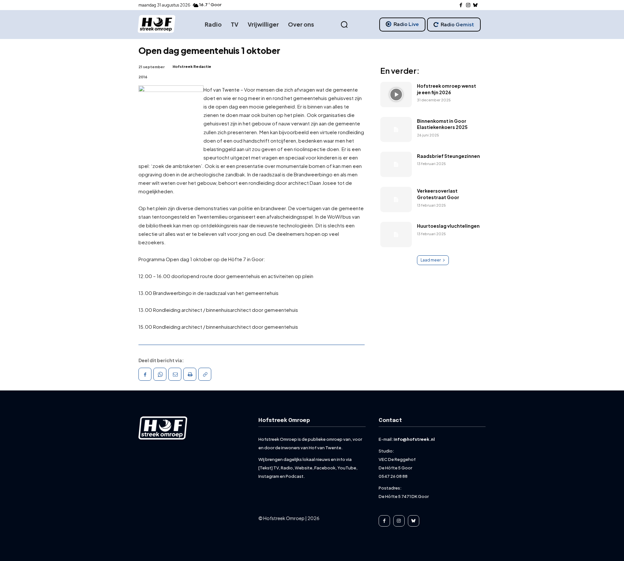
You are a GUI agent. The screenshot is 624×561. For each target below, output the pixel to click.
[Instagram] (468, 5)
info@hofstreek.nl (414, 439)
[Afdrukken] (189, 374)
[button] (344, 24)
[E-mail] (174, 374)
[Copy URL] (204, 374)
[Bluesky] (475, 5)
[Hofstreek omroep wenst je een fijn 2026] (396, 94)
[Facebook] (461, 5)
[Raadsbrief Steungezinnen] (396, 164)
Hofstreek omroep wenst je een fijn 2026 (446, 89)
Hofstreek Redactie (192, 66)
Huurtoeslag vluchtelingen (448, 226)
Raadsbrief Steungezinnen (448, 156)
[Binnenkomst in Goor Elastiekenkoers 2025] (396, 129)
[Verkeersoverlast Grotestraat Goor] (396, 199)
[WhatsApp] (159, 374)
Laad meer (431, 260)
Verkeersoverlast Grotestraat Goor (438, 194)
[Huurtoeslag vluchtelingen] (396, 234)
